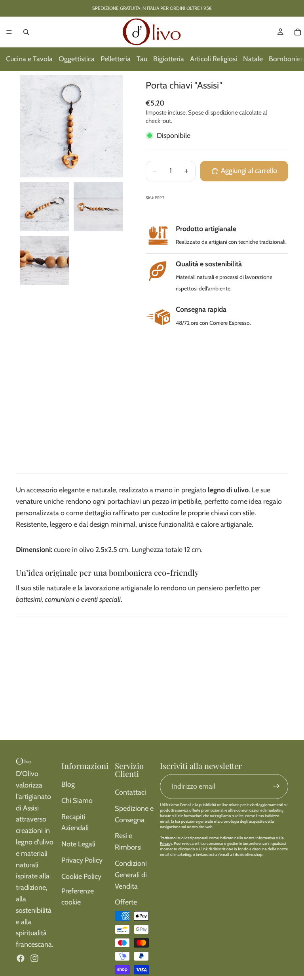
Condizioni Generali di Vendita (131, 875)
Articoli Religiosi (213, 59)
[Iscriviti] (276, 786)
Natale (253, 59)
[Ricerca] (26, 32)
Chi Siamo (77, 800)
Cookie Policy (81, 876)
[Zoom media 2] (44, 206)
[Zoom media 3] (98, 206)
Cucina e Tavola (29, 59)
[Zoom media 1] (71, 126)
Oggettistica (77, 59)
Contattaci (130, 792)
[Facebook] (20, 958)
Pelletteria (116, 59)
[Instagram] (34, 958)
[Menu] (9, 32)
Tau (142, 59)
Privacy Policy (82, 860)
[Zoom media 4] (44, 260)
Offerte (126, 902)
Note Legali (78, 844)
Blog (68, 784)
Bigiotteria (168, 59)
